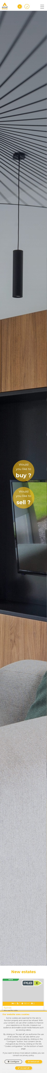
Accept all (24, 1068)
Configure (14, 1062)
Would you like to (23, 471)
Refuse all (34, 1062)
